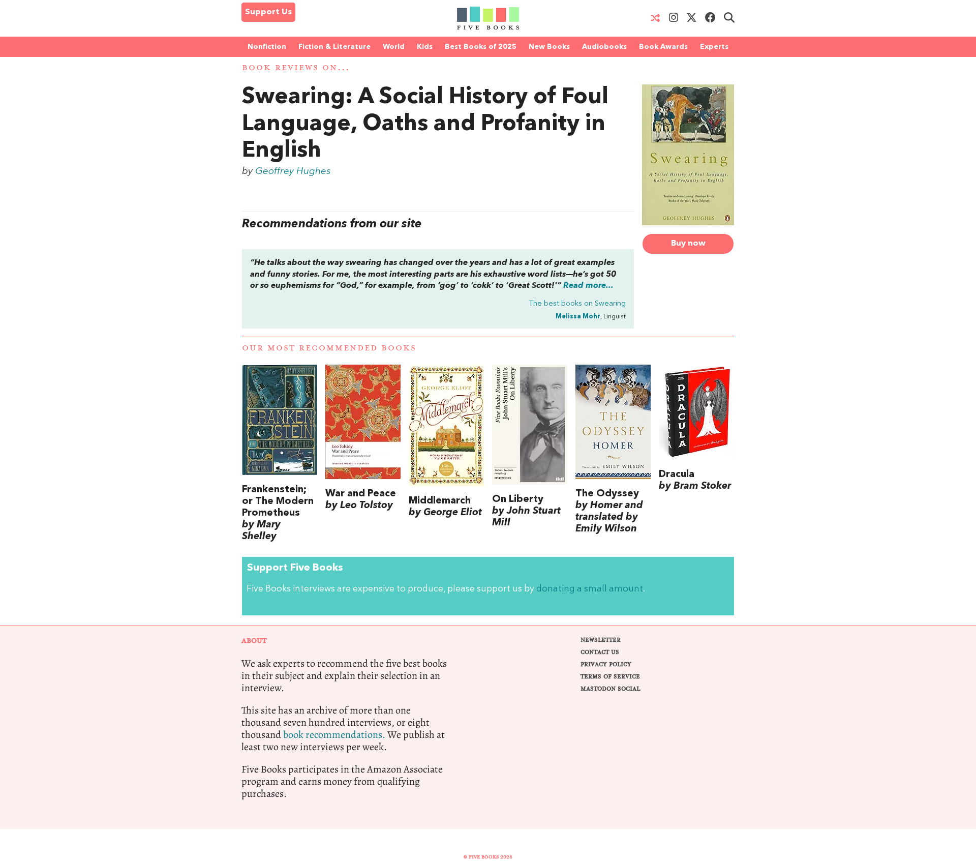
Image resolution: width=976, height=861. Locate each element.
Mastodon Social (610, 689)
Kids (425, 46)
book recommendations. (334, 734)
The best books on (577, 304)
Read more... (588, 286)
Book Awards (663, 46)
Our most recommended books (329, 348)
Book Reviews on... (296, 68)
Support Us (268, 12)
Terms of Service (610, 676)
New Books (549, 46)
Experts (714, 46)
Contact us (600, 652)
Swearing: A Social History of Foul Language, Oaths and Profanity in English (425, 124)
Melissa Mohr (578, 316)
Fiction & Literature (334, 46)
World (394, 46)
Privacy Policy (606, 664)
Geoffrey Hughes (293, 171)
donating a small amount (589, 589)
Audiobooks (604, 46)
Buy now (688, 244)
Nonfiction (267, 46)
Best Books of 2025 (480, 46)
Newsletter (601, 640)
